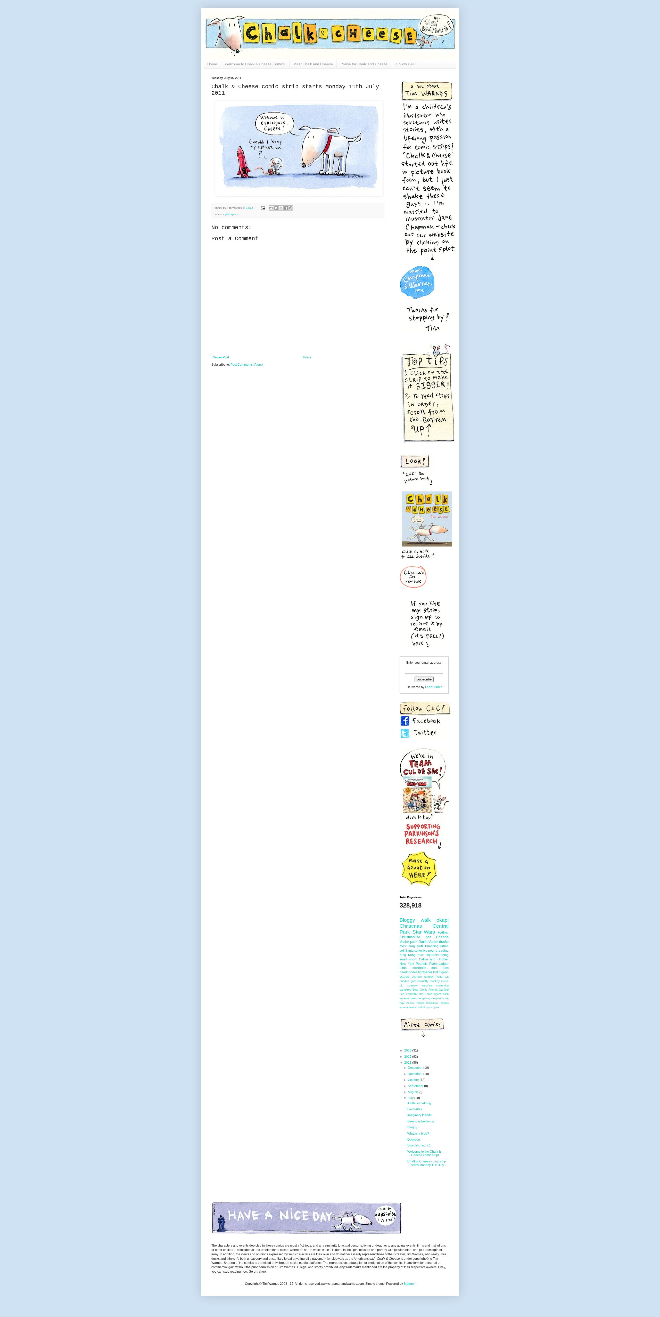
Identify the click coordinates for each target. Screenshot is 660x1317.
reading (443, 950)
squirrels (432, 955)
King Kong (408, 955)
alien (446, 993)
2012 (408, 1056)
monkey (435, 981)
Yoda (439, 976)
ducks (444, 941)
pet (428, 937)
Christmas (411, 926)
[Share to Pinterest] (290, 208)
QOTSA (417, 976)
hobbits (422, 1007)
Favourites (414, 1109)
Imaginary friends (419, 1115)
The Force (425, 993)
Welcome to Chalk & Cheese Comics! (255, 64)
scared (404, 976)
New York (407, 964)
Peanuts (421, 964)
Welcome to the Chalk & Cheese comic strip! (424, 1153)
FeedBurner (433, 687)
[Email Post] (262, 207)
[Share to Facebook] (285, 208)
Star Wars (423, 932)
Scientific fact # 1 (419, 1145)
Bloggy (407, 920)
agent (437, 993)
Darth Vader (428, 941)
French (433, 989)
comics (445, 1002)
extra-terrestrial (408, 1007)
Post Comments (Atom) (246, 364)
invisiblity (422, 981)
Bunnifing (432, 946)
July (411, 1098)
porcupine (433, 1007)
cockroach (419, 968)
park (413, 941)
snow (413, 959)
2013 (408, 1050)
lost (435, 972)
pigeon (444, 972)
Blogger (409, 1284)
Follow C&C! (406, 64)
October (414, 1080)
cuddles (404, 981)
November (415, 1074)
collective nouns (425, 950)
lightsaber (425, 972)
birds (403, 968)
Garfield (444, 989)
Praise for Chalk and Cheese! (365, 64)
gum (413, 981)
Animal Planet (415, 1002)
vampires (405, 989)
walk (426, 920)
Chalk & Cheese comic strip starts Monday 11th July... (426, 1163)
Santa (409, 950)
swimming (442, 985)
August (413, 1092)
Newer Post (221, 357)
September (416, 1086)
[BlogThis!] (276, 208)
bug (412, 946)
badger (444, 964)
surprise (427, 985)
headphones (408, 972)
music (445, 981)
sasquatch (437, 998)
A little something (419, 1103)
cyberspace (230, 214)
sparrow (412, 985)
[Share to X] (281, 208)
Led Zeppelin (408, 993)
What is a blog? (418, 1133)
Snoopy (429, 976)
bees (414, 998)
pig (401, 985)
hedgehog (424, 998)
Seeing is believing (420, 1121)
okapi (442, 920)
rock (403, 946)
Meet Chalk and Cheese (313, 64)
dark (434, 968)
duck (421, 955)
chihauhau (432, 1002)
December (415, 1068)
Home (212, 64)
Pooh (433, 964)
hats (446, 968)
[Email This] (271, 208)
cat (447, 976)
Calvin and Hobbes (434, 959)
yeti (420, 946)
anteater (405, 998)
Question (413, 1139)
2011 (408, 1062)
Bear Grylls (419, 989)
